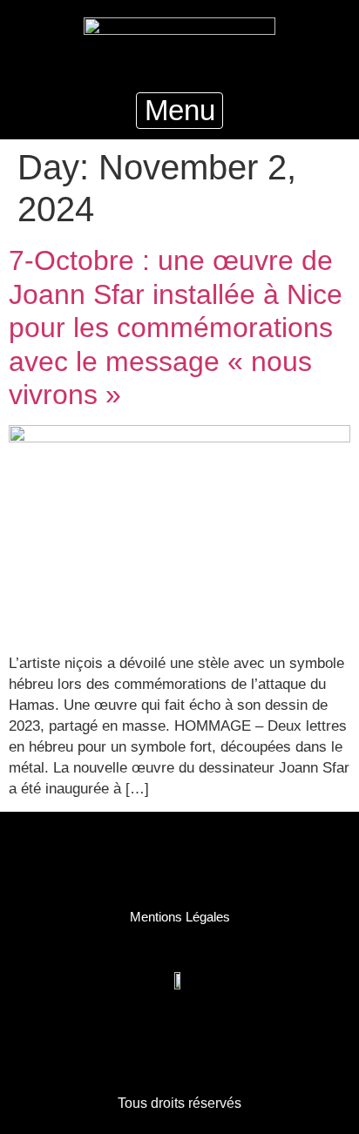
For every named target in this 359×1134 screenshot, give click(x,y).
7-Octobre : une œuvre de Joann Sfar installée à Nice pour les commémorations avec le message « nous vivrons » (175, 327)
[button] (179, 111)
